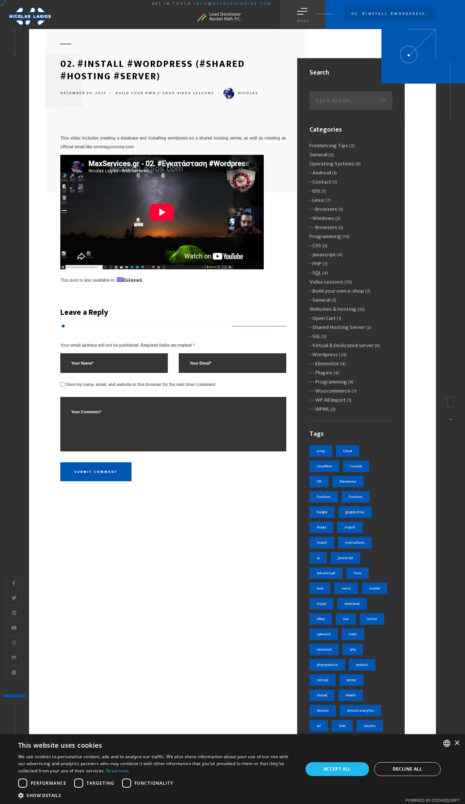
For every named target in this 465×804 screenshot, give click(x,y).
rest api (322, 680)
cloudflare (324, 466)
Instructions (354, 543)
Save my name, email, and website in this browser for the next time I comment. (141, 384)
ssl (319, 726)
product (362, 665)
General (318, 154)
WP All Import (330, 400)
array (321, 451)
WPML (322, 409)
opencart (324, 634)
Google (322, 512)
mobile (374, 588)
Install (322, 543)
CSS (316, 245)
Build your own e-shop (145, 93)
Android (321, 172)
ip (318, 558)
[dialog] (232, 769)
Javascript (324, 254)
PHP (317, 263)
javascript (345, 558)
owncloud (324, 649)
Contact (321, 181)
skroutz (323, 710)
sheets (350, 695)
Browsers (326, 209)
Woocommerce (333, 390)
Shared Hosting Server (338, 327)
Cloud (347, 451)
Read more (117, 771)
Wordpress (325, 354)
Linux (318, 200)
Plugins (323, 372)
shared (322, 695)
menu (346, 588)
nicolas (248, 93)
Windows (323, 218)
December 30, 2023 (83, 93)
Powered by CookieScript (432, 800)
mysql (321, 604)
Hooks (321, 527)
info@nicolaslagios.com (233, 4)
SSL (316, 336)
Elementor (327, 363)
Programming (325, 236)
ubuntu (370, 726)
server (351, 680)
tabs (342, 726)
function (324, 497)
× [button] (457, 743)
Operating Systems (332, 163)
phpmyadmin (327, 665)
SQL (316, 272)
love (320, 588)
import (349, 527)
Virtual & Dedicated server (342, 345)
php (353, 649)
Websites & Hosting (333, 309)
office (321, 619)
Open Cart (324, 318)
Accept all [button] (337, 769)
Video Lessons (195, 93)
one (346, 619)
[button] (156, 795)
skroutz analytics (360, 710)
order (353, 634)
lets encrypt (326, 573)
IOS (316, 191)
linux (357, 573)
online (372, 619)
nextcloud (352, 604)
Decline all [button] (407, 769)
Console (356, 466)
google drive (354, 512)
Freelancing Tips (329, 145)
